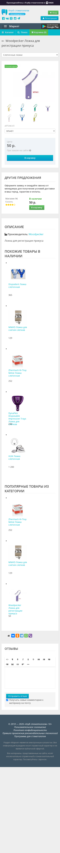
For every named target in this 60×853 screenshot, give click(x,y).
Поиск (24, 32)
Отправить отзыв (17, 696)
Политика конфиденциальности (30, 730)
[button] (7, 659)
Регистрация (51, 18)
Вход (54, 12)
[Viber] (30, 635)
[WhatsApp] (26, 635)
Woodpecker (36, 234)
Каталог (9, 32)
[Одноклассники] (17, 635)
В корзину (30, 157)
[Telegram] (22, 635)
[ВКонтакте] (13, 635)
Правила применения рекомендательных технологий (30, 733)
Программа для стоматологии (30, 736)
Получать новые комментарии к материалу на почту (26, 701)
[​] (30, 678)
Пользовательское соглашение (30, 727)
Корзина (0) (39, 32)
